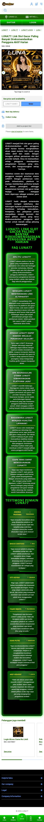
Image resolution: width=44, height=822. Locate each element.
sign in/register (17, 132)
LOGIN (33, 22)
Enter (31, 104)
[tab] (12, 759)
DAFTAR (11, 22)
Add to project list (24, 126)
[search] (22, 10)
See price (7, 752)
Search (5, 10)
